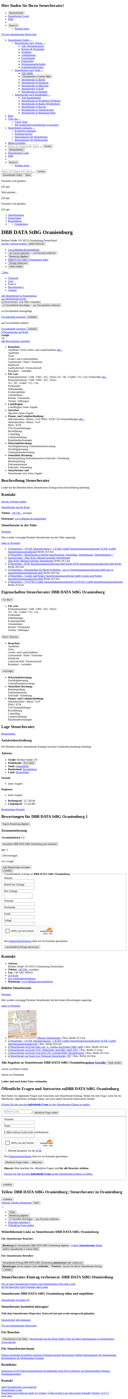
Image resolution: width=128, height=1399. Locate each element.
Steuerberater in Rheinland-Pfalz (38, 112)
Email (7, 913)
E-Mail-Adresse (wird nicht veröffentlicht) (26, 1132)
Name (7, 1125)
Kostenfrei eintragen (25, 130)
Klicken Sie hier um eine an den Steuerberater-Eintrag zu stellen (45, 1104)
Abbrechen (37, 1162)
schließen (32, 317)
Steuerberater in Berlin (33, 79)
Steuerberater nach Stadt (28, 70)
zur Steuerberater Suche (13, 298)
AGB (38, 1150)
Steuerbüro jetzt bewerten (30, 844)
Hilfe (10, 19)
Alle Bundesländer (31, 97)
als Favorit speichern (19, 253)
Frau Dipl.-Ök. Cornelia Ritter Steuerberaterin (60, 1053)
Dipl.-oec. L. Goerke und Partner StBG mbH (59, 1047)
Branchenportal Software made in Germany (41, 1393)
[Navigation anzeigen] (2, 1206)
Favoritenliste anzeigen (13, 316)
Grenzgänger (28, 58)
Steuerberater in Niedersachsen (37, 109)
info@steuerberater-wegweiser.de (18, 1387)
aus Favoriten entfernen (47, 1219)
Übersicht (13, 278)
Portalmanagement (11, 1374)
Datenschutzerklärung (20, 941)
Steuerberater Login (18, 16)
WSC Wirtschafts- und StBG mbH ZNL (57, 1050)
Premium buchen (23, 133)
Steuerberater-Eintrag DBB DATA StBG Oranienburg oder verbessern (43, 1262)
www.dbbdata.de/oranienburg (23, 249)
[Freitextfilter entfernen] (41, 147)
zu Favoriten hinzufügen (20, 1219)
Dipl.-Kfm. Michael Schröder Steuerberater (31, 560)
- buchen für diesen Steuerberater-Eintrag (77, 1266)
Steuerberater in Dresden (34, 91)
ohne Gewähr (96, 1062)
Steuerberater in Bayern (33, 106)
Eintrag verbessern (18, 263)
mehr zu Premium (10, 543)
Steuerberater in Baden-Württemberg (40, 103)
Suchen (48, 146)
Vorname (9, 900)
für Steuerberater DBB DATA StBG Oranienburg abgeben (36, 1245)
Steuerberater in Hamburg (34, 82)
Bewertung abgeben (18, 256)
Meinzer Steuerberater (48, 1037)
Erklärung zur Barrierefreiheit (85, 1371)
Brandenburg (30, 769)
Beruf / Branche (10, 637)
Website (8, 878)
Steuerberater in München (34, 85)
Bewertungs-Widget (72, 1355)
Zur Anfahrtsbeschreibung (22, 978)
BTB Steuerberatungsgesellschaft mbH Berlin (97, 563)
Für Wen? (7, 600)
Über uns (13, 118)
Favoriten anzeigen (19, 1222)
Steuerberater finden (19, 40)
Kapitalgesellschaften (32, 67)
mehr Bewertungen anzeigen (16, 867)
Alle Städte (27, 73)
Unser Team (21, 121)
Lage (10, 281)
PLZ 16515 (29, 763)
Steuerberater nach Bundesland (31, 94)
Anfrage (12, 290)
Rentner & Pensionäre (32, 49)
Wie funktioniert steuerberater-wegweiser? (37, 124)
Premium (6, 531)
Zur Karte (13, 975)
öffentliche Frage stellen (46, 1112)
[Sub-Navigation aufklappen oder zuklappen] (31, 40)
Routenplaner (8, 733)
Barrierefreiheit (16, 13)
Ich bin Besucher (24, 1287)
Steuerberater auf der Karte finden (47, 1338)
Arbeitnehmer (28, 55)
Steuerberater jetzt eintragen (15, 1320)
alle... (59, 349)
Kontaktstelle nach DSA (57, 1371)
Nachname (9, 907)
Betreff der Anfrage (14, 884)
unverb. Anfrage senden (14, 243)
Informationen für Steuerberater (31, 137)
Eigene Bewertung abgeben (16, 824)
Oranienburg (22, 766)
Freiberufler (27, 61)
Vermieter (26, 52)
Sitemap (105, 1371)
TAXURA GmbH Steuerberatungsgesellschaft (98, 581)
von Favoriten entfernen (44, 253)
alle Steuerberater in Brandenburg (19, 295)
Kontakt (20, 809)
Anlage (8, 920)
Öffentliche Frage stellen (21, 1225)
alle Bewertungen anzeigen (15, 341)
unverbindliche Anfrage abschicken (22, 947)
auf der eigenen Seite (25, 1266)
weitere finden (86, 1245)
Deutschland (22, 772)
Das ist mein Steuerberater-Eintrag (38, 1284)
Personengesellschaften (33, 64)
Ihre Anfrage (10, 891)
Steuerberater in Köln (32, 88)
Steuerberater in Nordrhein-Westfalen (40, 100)
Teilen (12, 1212)
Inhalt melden (15, 266)
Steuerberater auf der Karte (15, 507)
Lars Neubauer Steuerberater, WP (53, 1056)
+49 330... (16, 513)
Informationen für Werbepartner (31, 140)
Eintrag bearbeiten (11, 1355)
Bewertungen (16, 287)
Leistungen (8, 671)
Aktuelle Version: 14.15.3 (95, 1393)
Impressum (7, 1371)
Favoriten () (15, 1300)
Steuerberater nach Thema (29, 43)
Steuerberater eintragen (20, 127)
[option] (22, 28)
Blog (10, 115)
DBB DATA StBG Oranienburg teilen (28, 259)
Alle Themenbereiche (32, 46)
